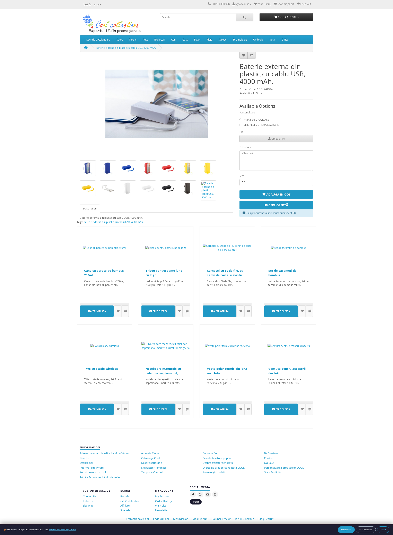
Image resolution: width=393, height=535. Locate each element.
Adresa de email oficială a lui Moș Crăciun (105, 453)
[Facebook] (193, 494)
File (241, 132)
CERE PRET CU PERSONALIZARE (261, 125)
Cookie (268, 458)
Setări (383, 530)
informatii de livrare (92, 467)
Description (90, 208)
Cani (173, 39)
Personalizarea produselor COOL (284, 467)
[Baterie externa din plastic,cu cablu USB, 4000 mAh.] (156, 104)
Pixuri (197, 39)
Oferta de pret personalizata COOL (224, 467)
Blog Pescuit (266, 519)
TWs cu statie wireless (101, 369)
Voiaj (272, 39)
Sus (196, 501)
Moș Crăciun (200, 519)
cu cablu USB (122, 222)
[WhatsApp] (215, 494)
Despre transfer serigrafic (218, 463)
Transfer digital (273, 472)
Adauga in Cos (278, 194)
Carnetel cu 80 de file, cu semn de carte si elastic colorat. (225, 275)
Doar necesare (365, 530)
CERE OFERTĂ (278, 205)
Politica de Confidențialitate (62, 529)
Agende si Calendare (98, 39)
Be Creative (271, 453)
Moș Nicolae (180, 519)
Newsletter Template (153, 467)
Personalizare (247, 112)
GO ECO (269, 463)
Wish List (160, 505)
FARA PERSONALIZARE (256, 119)
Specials (125, 510)
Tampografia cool (152, 472)
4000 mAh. (137, 222)
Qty (241, 176)
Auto (145, 39)
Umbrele (258, 39)
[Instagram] (200, 494)
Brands (84, 458)
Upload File (278, 138)
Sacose (222, 39)
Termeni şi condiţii (214, 472)
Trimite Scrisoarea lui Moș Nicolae (100, 477)
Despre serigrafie (151, 463)
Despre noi (86, 463)
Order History (163, 501)
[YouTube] (208, 494)
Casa (185, 39)
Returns (88, 501)
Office (284, 39)
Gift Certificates (129, 501)
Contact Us (89, 496)
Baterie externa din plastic (99, 222)
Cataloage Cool (150, 458)
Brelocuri (159, 39)
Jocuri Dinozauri (244, 519)
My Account (162, 496)
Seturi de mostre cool (93, 472)
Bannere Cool (211, 453)
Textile (133, 39)
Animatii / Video (150, 453)
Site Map (88, 505)
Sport (119, 39)
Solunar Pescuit (221, 519)
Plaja (209, 39)
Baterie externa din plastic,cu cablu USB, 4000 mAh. (126, 48)
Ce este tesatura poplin (217, 458)
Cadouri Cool (161, 519)
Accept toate (346, 530)
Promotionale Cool (137, 519)
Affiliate (125, 505)
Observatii (245, 147)
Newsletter (161, 510)
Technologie (240, 39)
